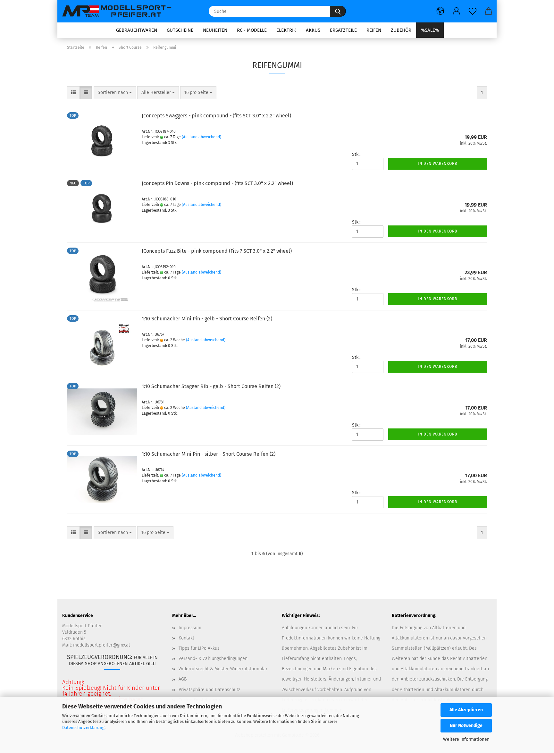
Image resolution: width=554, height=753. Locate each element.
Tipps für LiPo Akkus (199, 648)
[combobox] (115, 92)
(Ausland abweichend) (201, 137)
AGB (183, 679)
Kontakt (186, 638)
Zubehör (401, 30)
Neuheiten (215, 30)
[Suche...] (338, 11)
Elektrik (286, 30)
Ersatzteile (343, 30)
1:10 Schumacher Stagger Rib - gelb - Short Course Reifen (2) (211, 386)
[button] (440, 11)
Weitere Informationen (466, 739)
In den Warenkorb (437, 163)
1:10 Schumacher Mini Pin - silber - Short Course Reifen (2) (208, 454)
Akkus (313, 30)
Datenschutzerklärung (83, 727)
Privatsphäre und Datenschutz (209, 689)
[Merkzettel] (473, 11)
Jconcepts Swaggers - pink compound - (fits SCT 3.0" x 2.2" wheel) (216, 116)
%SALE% (430, 30)
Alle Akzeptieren (466, 710)
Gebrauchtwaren (136, 30)
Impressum (190, 627)
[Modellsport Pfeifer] (119, 11)
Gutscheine (180, 30)
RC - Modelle (252, 30)
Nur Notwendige (466, 725)
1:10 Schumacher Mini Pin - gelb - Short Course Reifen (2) (207, 319)
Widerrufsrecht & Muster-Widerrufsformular (223, 669)
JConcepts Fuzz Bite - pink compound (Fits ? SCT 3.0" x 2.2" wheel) (217, 251)
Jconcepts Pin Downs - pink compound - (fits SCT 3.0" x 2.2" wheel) (217, 183)
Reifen (373, 30)
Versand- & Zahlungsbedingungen (213, 658)
